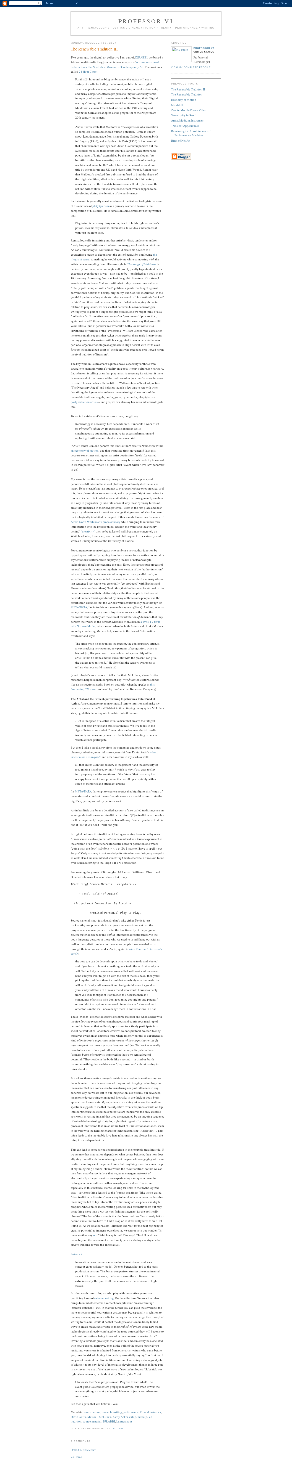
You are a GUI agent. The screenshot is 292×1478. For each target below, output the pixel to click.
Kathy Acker (120, 1417)
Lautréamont (124, 1421)
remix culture (92, 1412)
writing (117, 1412)
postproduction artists (84, 402)
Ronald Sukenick (150, 1412)
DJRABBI (141, 57)
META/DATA (79, 607)
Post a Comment (84, 1450)
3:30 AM (118, 1428)
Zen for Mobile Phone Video (188, 110)
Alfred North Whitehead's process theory (95, 522)
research (107, 1412)
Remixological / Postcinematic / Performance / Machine (191, 133)
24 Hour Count (88, 71)
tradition (76, 1421)
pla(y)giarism (100, 206)
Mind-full (177, 105)
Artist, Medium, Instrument (187, 120)
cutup (132, 1417)
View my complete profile (191, 67)
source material (92, 1421)
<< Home (76, 1457)
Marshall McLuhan (99, 1417)
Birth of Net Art (180, 140)
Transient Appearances (185, 126)
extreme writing (104, 1298)
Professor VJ (145, 21)
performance (130, 1412)
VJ (150, 1417)
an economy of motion (85, 450)
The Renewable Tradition (186, 94)
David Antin (78, 1417)
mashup (142, 1417)
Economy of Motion (183, 100)
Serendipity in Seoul (183, 115)
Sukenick (76, 1254)
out (95, 1235)
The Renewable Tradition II (188, 89)
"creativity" (88, 531)
